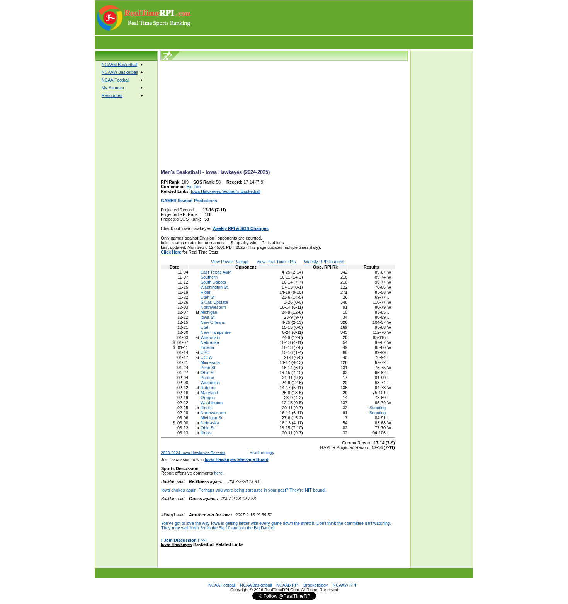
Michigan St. (212, 417)
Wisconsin (210, 337)
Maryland (209, 392)
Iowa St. (208, 317)
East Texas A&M (216, 272)
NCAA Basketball (256, 585)
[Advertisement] (332, 17)
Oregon (208, 397)
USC (205, 352)
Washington (212, 402)
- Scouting (376, 407)
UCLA (206, 357)
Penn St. (208, 367)
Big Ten (194, 186)
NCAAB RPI (287, 585)
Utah (205, 327)
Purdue (207, 377)
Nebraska (210, 342)
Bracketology (262, 452)
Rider (206, 292)
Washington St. (215, 287)
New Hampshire (216, 332)
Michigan (209, 312)
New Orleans (213, 322)
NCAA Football (221, 585)
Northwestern (213, 307)
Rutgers (208, 387)
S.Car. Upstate (214, 302)
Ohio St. (208, 372)
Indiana (207, 347)
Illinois (206, 407)
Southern (209, 277)
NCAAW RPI (344, 585)
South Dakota (213, 282)
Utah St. (208, 297)
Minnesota (210, 362)
